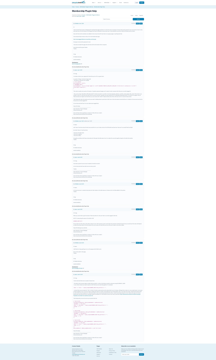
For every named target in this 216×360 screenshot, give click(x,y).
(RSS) (83, 16)
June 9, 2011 (80, 209)
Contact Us (126, 2)
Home (73, 6)
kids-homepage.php (76, 63)
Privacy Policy (112, 350)
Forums (77, 6)
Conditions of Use (112, 352)
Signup (141, 2)
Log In (136, 15)
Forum (120, 2)
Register (141, 15)
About (93, 2)
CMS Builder (106, 2)
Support (114, 2)
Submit (141, 354)
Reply (137, 23)
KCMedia (77, 23)
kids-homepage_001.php (77, 268)
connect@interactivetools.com (78, 354)
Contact (110, 354)
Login (136, 2)
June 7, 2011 (81, 23)
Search (138, 19)
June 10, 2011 (79, 16)
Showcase (99, 352)
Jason (76, 70)
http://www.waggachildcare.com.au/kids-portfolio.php (84, 39)
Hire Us (99, 2)
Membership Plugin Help (99, 6)
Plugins (98, 350)
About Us (111, 348)
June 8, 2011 (80, 157)
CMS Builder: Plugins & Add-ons (86, 6)
